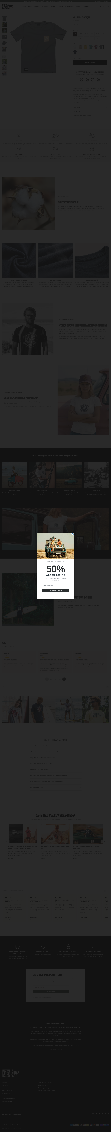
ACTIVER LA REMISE (55, 590)
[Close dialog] (72, 534)
